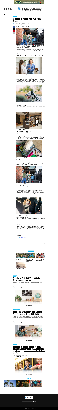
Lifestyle (15, 14)
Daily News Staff (18, 24)
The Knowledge (29, 14)
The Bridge (37, 403)
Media (43, 14)
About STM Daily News (48, 14)
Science (37, 14)
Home (7, 14)
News (6, 403)
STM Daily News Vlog (10, 403)
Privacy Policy (52, 403)
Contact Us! (41, 403)
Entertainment (19, 14)
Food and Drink (24, 14)
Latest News (11, 14)
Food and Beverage (23, 403)
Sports (33, 14)
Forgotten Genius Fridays (27, 404)
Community (40, 14)
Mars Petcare (18, 235)
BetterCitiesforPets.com (39, 55)
